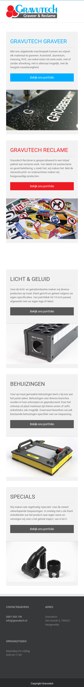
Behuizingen (27, 384)
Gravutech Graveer (38, 41)
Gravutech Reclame (39, 150)
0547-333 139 (14, 616)
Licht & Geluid (30, 279)
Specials (22, 496)
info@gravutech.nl (16, 620)
